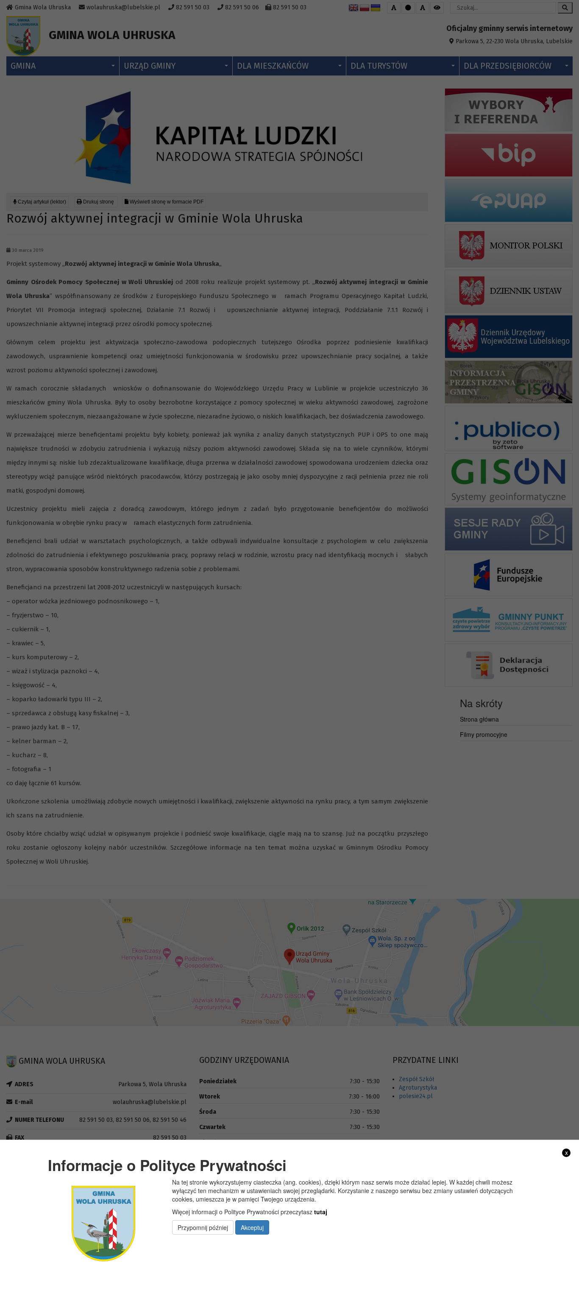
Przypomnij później (203, 1227)
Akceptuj (252, 1227)
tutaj (320, 1211)
